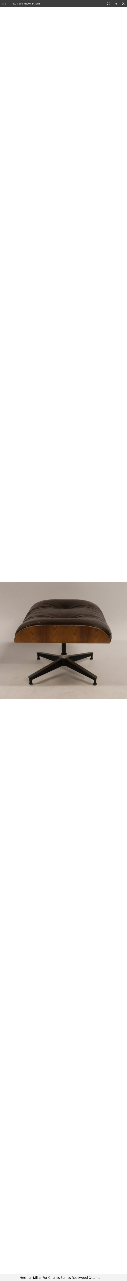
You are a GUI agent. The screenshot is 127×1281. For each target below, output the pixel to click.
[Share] (116, 3)
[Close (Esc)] (123, 3)
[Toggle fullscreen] (108, 3)
